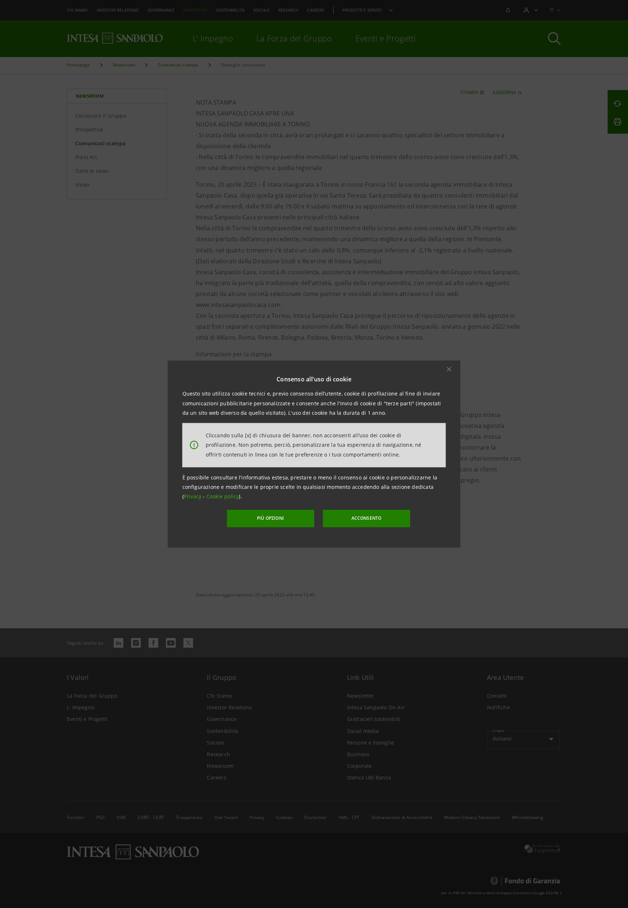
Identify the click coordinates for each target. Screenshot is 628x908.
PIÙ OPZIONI (270, 518)
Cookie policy (222, 496)
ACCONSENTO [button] (366, 518)
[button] (449, 369)
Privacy (193, 496)
